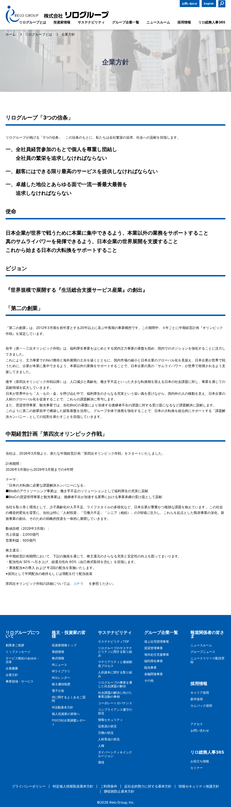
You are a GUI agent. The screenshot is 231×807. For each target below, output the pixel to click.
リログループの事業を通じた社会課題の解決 (115, 684)
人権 (101, 746)
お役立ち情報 (199, 761)
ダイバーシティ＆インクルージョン (115, 754)
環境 (101, 762)
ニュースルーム (201, 645)
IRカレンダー (61, 678)
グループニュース (202, 652)
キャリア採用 (199, 693)
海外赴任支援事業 (156, 654)
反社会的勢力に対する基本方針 (148, 786)
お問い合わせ (189, 3)
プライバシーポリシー (29, 786)
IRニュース (59, 665)
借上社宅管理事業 (156, 642)
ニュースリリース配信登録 (207, 660)
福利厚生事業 (153, 661)
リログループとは (38, 34)
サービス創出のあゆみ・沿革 (23, 660)
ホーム (11, 34)
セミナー (196, 768)
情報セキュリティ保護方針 (199, 786)
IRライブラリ (61, 671)
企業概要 (12, 668)
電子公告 (58, 691)
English (209, 3)
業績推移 (58, 652)
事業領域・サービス (20, 681)
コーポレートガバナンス (115, 703)
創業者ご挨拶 (15, 645)
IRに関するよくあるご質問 (69, 699)
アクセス (196, 724)
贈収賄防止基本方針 (119, 791)
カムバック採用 (201, 706)
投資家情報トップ (64, 645)
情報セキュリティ (110, 720)
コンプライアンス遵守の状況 (115, 711)
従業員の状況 (107, 726)
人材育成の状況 (109, 739)
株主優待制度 (61, 684)
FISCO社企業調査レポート (69, 722)
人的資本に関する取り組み (115, 674)
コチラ (78, 583)
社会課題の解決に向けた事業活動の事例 (115, 694)
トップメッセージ (18, 652)
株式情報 (58, 658)
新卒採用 (196, 699)
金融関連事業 (153, 674)
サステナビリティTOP (113, 642)
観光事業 (150, 667)
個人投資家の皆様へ (66, 714)
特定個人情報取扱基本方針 (73, 786)
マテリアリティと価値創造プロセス (115, 664)
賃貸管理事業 (153, 648)
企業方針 (12, 675)
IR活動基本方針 (62, 707)
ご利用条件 (108, 786)
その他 (149, 680)
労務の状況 (106, 733)
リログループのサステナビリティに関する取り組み (115, 652)
